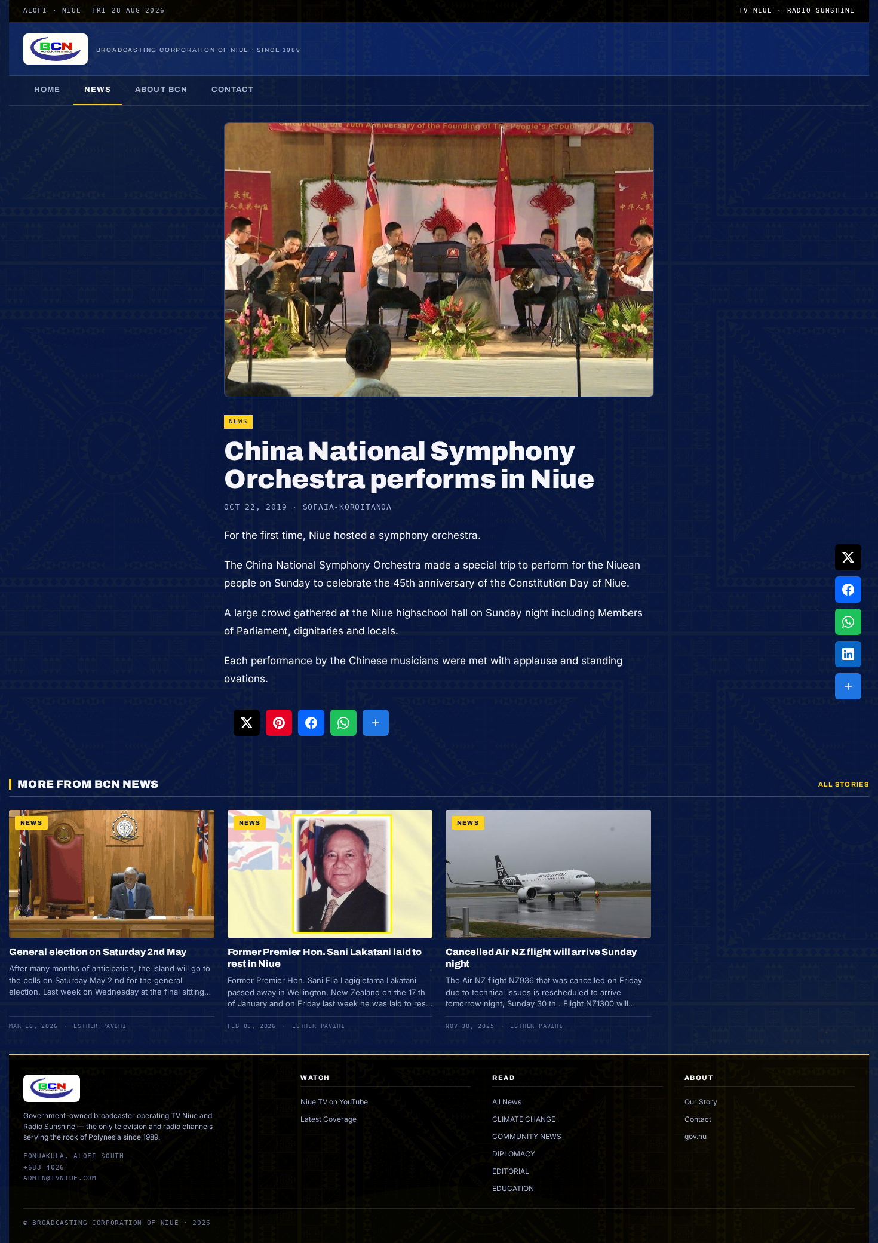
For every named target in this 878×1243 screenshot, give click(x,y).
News (97, 89)
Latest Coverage (328, 1119)
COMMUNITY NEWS (526, 1136)
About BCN (161, 89)
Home (47, 89)
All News (506, 1101)
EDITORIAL (510, 1171)
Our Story (700, 1101)
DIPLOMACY (513, 1153)
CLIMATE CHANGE (523, 1119)
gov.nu (695, 1136)
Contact (232, 89)
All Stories (843, 784)
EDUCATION (513, 1188)
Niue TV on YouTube (334, 1101)
